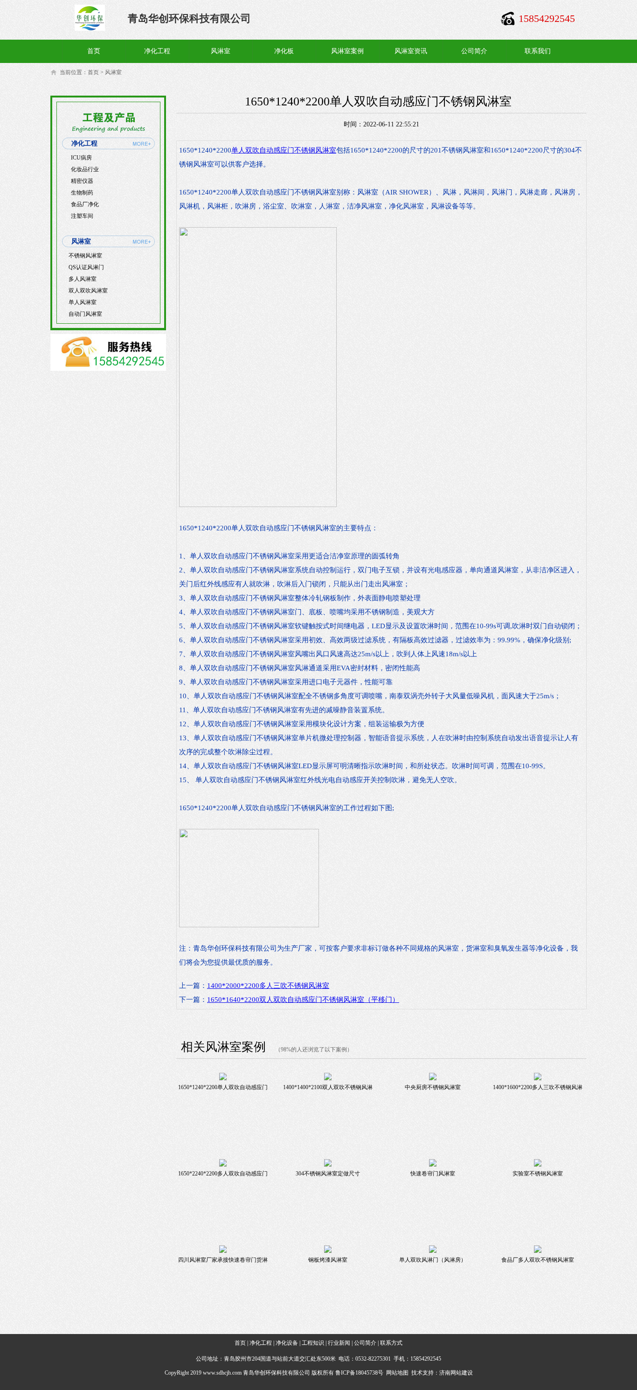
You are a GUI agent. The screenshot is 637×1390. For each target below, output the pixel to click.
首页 (93, 51)
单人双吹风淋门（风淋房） (432, 1260)
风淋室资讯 (411, 51)
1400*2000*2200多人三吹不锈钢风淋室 (268, 985)
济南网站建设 (456, 1372)
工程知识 (313, 1343)
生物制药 (82, 192)
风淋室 (220, 51)
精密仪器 (82, 181)
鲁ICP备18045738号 (359, 1372)
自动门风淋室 (85, 314)
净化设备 (287, 1343)
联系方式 (391, 1343)
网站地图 (397, 1372)
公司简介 (474, 51)
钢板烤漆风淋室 (327, 1260)
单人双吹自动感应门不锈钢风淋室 (283, 150)
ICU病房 (81, 157)
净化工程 (157, 51)
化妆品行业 (85, 169)
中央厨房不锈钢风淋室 (433, 1087)
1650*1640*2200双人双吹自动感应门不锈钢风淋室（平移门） (303, 999)
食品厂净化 (85, 204)
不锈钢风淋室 (85, 255)
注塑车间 (82, 216)
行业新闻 (339, 1343)
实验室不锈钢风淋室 (537, 1173)
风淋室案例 (347, 51)
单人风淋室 (83, 302)
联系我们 (538, 51)
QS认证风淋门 (86, 267)
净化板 (284, 51)
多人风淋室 (83, 279)
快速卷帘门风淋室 (432, 1173)
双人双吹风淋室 (88, 290)
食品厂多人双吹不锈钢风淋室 (537, 1260)
